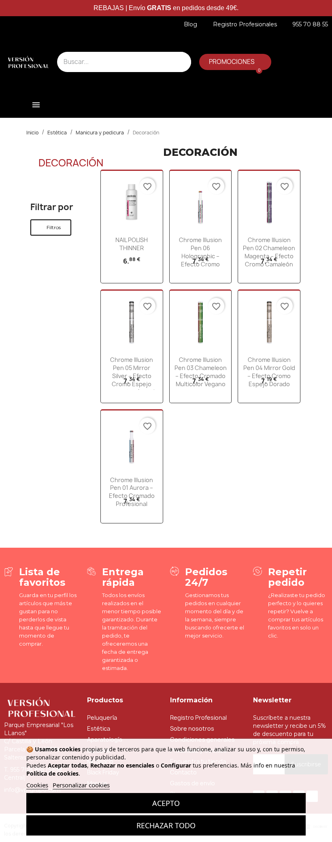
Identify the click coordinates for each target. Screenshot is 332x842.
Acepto (166, 803)
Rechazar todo (166, 825)
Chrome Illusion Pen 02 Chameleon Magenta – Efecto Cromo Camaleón (269, 252)
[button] (235, 62)
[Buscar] (181, 62)
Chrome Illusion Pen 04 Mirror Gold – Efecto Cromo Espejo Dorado (269, 371)
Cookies (37, 785)
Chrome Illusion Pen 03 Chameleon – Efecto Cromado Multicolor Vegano (201, 371)
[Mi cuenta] (272, 46)
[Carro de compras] (254, 76)
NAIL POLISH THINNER (131, 244)
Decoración (70, 163)
